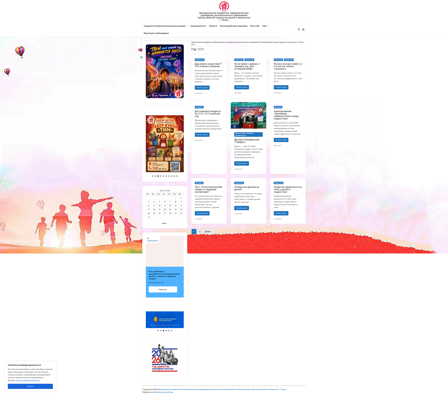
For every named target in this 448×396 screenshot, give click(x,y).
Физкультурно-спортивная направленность (244, 134)
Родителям (200, 60)
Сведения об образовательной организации (164, 26)
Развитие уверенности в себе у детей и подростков (288, 189)
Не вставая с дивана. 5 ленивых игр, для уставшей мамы (247, 66)
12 (159, 205)
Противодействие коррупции (233, 26)
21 (170, 209)
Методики (278, 107)
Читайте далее (202, 88)
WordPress (157, 392)
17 (149, 209)
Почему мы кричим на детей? (246, 188)
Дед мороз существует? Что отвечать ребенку (208, 65)
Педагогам (239, 60)
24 (149, 213)
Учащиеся (199, 107)
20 (165, 209)
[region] (30, 376)
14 (170, 205)
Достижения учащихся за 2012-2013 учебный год (208, 114)
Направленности (198, 26)
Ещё (264, 26)
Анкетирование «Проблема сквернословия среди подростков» (286, 115)
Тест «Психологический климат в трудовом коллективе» (208, 189)
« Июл (164, 223)
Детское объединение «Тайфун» (246, 140)
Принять (30, 386)
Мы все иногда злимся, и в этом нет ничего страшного (288, 66)
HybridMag (168, 392)
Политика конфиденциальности (28, 380)
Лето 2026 (254, 26)
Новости (213, 26)
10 (177, 176)
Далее (208, 231)
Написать (163, 289)
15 (176, 205)
